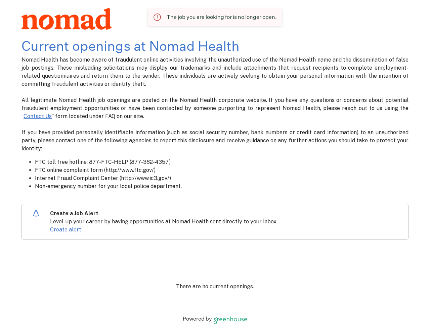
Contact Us (38, 116)
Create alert (65, 229)
